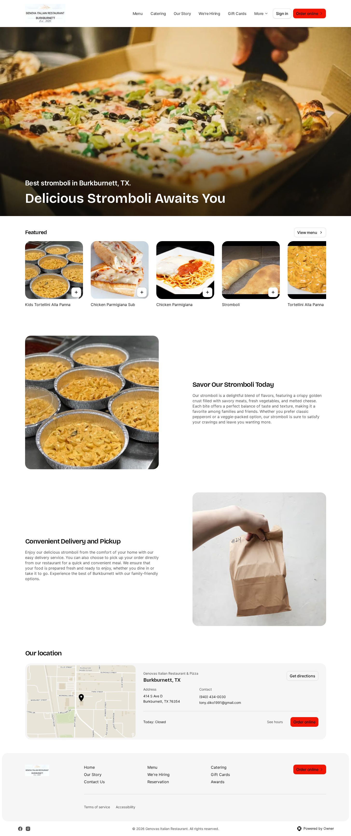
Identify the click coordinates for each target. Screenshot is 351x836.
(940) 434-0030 (212, 697)
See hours (275, 722)
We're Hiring (209, 13)
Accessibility (125, 807)
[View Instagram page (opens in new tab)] (28, 829)
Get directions (302, 675)
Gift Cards (237, 13)
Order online (304, 722)
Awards (217, 781)
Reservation (158, 781)
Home (89, 767)
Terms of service (97, 807)
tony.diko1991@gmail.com (220, 702)
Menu (138, 13)
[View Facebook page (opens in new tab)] (20, 829)
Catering (158, 13)
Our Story (182, 13)
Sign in (282, 13)
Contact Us (94, 781)
